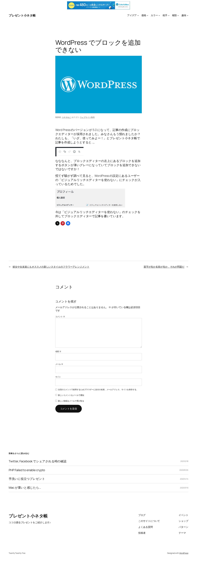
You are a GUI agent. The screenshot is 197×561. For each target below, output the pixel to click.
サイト (58, 377)
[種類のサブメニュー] (178, 15)
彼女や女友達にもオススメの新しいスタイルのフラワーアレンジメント (51, 266)
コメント (60, 316)
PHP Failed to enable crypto (27, 470)
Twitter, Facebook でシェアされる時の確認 (37, 461)
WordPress (183, 553)
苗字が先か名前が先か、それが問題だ (164, 266)
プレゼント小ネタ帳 (22, 15)
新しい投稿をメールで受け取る (71, 401)
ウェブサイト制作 (87, 117)
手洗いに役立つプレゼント (27, 478)
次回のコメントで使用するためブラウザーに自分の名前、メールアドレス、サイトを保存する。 (98, 389)
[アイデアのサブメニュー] (138, 15)
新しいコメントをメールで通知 (71, 395)
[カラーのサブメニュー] (159, 15)
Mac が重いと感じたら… (25, 487)
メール (59, 364)
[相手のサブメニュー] (169, 15)
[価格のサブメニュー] (147, 15)
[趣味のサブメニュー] (187, 15)
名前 (58, 351)
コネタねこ (66, 117)
